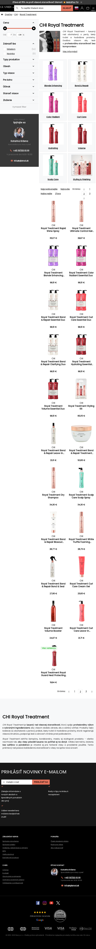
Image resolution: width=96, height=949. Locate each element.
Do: (15, 34)
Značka (8, 14)
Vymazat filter (19, 106)
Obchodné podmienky (11, 876)
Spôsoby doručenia (10, 841)
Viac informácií (70, 51)
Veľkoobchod (8, 854)
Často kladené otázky (59, 841)
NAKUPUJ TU (72, 2)
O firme (5, 870)
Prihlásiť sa (41, 782)
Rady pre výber (57, 844)
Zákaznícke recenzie (40, 916)
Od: (5, 34)
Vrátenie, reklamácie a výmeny (15, 848)
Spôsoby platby (8, 844)
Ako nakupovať (57, 848)
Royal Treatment (28, 14)
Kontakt (5, 873)
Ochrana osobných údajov (13, 879)
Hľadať (67, 8)
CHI (16, 14)
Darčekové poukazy (10, 857)
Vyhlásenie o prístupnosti (12, 883)
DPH (4, 851)
